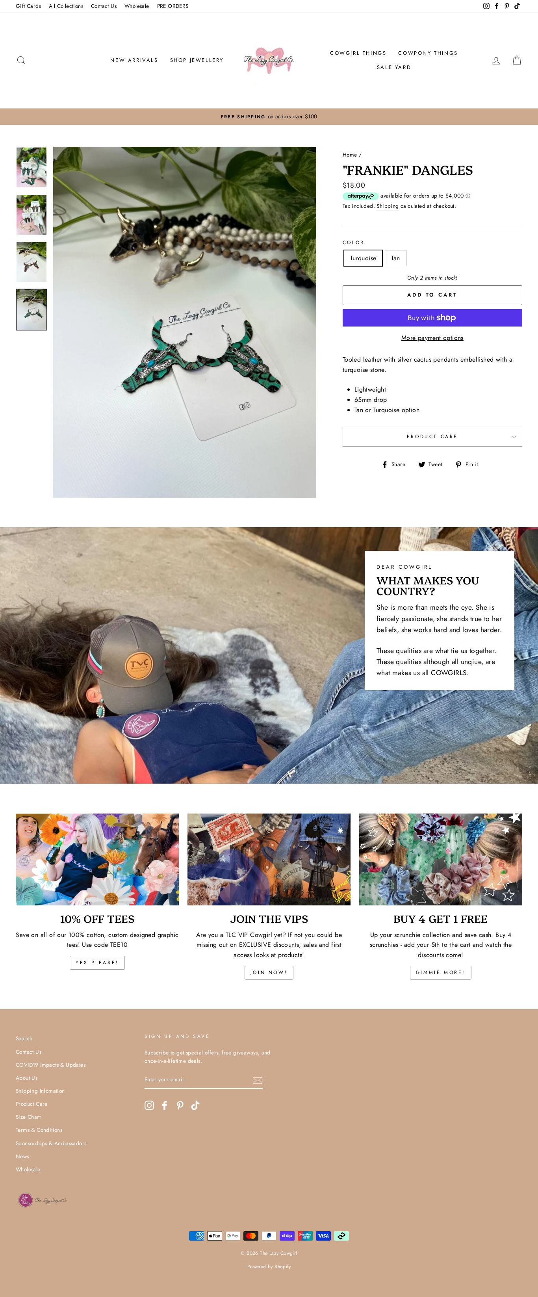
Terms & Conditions (39, 1130)
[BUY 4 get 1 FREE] (440, 859)
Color (354, 242)
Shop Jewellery (197, 60)
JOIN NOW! (269, 972)
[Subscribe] (257, 1080)
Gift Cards (28, 6)
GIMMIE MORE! (441, 972)
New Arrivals (134, 60)
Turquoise (363, 258)
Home (350, 155)
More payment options (432, 337)
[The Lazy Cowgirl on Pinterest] (180, 1105)
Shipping (388, 206)
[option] (269, 116)
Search (24, 1038)
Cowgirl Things (358, 53)
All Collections (66, 6)
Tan (395, 258)
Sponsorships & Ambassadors (51, 1143)
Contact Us (104, 6)
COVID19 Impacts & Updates (50, 1065)
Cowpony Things (428, 53)
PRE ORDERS (173, 6)
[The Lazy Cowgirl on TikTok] (195, 1105)
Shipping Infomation (40, 1091)
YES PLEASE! (97, 962)
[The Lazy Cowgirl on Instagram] (149, 1105)
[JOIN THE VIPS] (269, 859)
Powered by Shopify (269, 1266)
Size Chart (28, 1117)
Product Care (432, 436)
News (22, 1156)
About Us (26, 1078)
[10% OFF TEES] (97, 859)
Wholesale (136, 6)
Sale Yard (394, 67)
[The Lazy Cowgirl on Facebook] (164, 1105)
